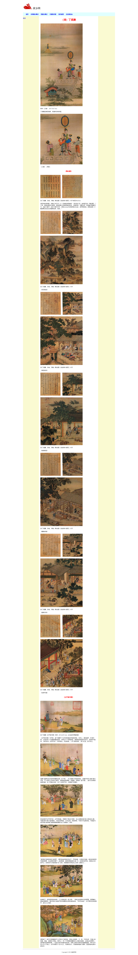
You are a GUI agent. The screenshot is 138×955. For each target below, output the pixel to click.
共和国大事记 (35, 14)
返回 (24, 18)
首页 (27, 14)
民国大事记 (44, 14)
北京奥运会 (69, 14)
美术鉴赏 (61, 14)
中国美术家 (53, 14)
